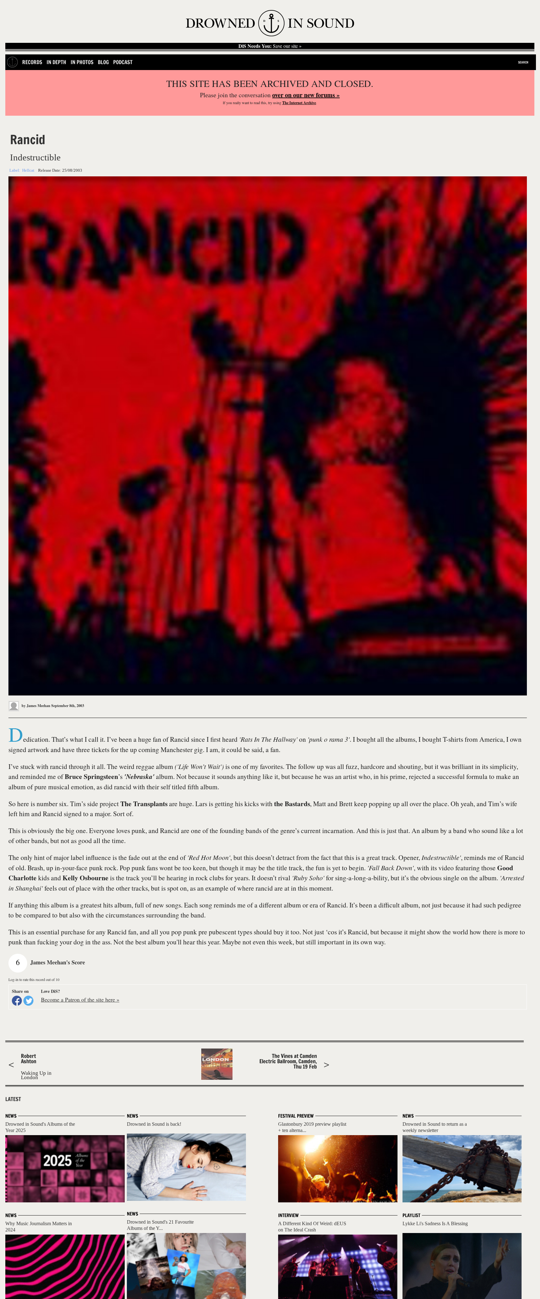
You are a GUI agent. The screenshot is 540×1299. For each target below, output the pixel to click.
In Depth (56, 62)
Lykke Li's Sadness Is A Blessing (435, 1223)
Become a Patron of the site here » (80, 999)
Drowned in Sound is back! (154, 1124)
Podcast (122, 62)
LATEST (13, 1099)
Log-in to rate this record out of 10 (33, 979)
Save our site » (270, 46)
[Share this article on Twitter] (28, 1001)
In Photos (82, 62)
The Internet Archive (299, 102)
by (35, 705)
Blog (103, 62)
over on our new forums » (306, 94)
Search (523, 62)
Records (32, 62)
